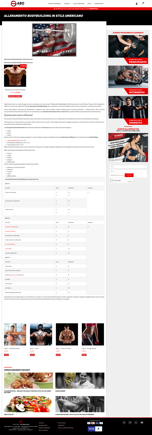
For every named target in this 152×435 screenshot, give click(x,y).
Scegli (6, 354)
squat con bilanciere (12, 140)
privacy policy (120, 175)
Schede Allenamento (54, 3)
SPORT (89, 3)
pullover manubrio (10, 231)
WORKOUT (67, 3)
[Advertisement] (54, 312)
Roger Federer (60, 391)
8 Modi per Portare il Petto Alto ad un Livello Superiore (74, 414)
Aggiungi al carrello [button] (15, 96)
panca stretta (14, 275)
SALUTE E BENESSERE (78, 3)
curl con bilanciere (10, 244)
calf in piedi (8, 248)
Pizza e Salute (8, 414)
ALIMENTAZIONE (98, 3)
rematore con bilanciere (11, 226)
